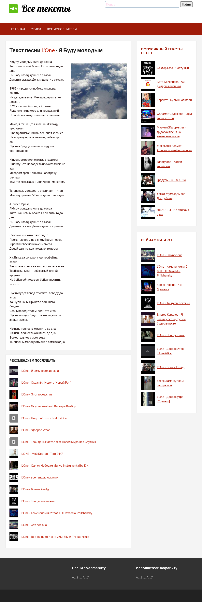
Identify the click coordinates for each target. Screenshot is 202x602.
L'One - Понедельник (171, 335)
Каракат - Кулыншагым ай (174, 100)
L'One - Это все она (34, 525)
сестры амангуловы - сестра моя (171, 383)
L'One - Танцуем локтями (37, 501)
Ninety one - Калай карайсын (169, 164)
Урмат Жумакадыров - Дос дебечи (172, 196)
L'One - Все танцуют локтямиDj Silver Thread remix (55, 536)
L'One (48, 50)
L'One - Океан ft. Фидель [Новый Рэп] (46, 382)
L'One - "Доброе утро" (35, 430)
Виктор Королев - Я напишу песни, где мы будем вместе (171, 319)
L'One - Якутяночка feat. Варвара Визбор (48, 406)
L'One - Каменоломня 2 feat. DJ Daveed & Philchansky (56, 513)
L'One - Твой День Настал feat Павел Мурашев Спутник (58, 441)
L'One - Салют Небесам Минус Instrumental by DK (54, 465)
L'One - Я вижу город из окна (40, 370)
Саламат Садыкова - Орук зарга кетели (175, 116)
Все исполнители (62, 29)
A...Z (75, 577)
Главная (18, 29)
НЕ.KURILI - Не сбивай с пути (173, 212)
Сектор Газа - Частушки (173, 68)
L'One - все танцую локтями (39, 477)
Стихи (36, 29)
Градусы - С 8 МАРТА (171, 180)
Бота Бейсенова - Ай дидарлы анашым (170, 84)
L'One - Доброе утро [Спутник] (170, 399)
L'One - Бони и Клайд (35, 489)
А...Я (86, 577)
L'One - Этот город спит (36, 394)
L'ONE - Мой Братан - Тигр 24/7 (42, 453)
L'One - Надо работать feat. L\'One (44, 418)
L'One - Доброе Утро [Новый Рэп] (170, 351)
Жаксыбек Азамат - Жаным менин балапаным (174, 148)
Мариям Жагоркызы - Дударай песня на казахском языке (171, 131)
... (80, 577)
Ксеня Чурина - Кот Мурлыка (169, 287)
